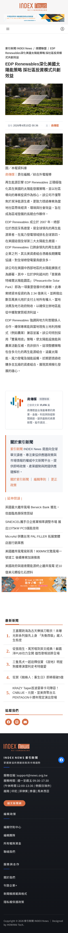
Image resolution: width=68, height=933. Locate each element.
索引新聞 (16, 449)
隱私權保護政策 (14, 902)
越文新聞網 (14, 803)
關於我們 (9, 877)
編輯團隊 (9, 835)
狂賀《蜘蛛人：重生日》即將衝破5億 (38, 677)
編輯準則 (40, 479)
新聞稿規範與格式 (15, 893)
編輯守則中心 (12, 827)
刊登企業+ (10, 885)
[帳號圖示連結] (62, 29)
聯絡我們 (9, 851)
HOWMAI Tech (15, 924)
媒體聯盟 (41, 48)
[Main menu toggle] (8, 29)
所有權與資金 (12, 843)
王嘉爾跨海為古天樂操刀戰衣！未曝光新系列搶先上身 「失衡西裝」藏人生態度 (38, 635)
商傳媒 (55, 125)
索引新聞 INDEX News (18, 48)
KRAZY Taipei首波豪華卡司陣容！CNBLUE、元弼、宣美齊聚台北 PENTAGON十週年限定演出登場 (36, 692)
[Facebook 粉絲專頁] (61, 760)
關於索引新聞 (19, 479)
